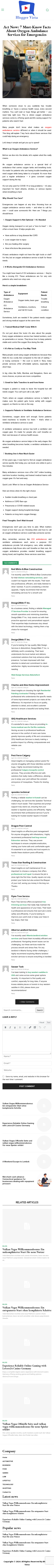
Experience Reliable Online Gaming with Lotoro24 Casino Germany (18, 1124)
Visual (41, 1022)
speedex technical (20, 792)
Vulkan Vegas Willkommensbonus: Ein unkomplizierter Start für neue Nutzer (23, 1251)
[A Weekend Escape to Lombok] (44, 1161)
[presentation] (5, 1027)
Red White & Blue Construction (26, 569)
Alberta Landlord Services (24, 930)
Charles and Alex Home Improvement (30, 685)
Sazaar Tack (17, 967)
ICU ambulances (39, 539)
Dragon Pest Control (21, 826)
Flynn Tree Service (20, 896)
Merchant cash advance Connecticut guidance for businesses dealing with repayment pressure (18, 1180)
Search (40, 1010)
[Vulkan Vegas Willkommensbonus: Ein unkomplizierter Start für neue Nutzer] (27, 1226)
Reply (13, 596)
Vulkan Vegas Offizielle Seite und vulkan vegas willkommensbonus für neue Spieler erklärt (17, 1143)
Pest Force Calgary (20, 755)
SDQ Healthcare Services (23, 719)
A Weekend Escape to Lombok (16, 1162)
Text (48, 1022)
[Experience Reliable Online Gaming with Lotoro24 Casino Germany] (44, 1124)
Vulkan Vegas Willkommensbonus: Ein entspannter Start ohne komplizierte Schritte (18, 1105)
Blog (5, 1246)
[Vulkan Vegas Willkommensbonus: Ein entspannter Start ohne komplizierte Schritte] (44, 1105)
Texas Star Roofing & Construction (28, 863)
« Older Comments (27, 1002)
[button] (5, 1027)
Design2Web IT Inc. (20, 603)
